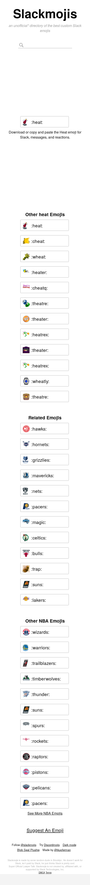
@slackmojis (28, 845)
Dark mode (69, 845)
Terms (49, 872)
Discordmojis (52, 845)
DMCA (42, 872)
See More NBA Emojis (45, 813)
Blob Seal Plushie (28, 850)
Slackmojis (45, 13)
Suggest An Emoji (45, 830)
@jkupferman (62, 850)
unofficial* (22, 25)
